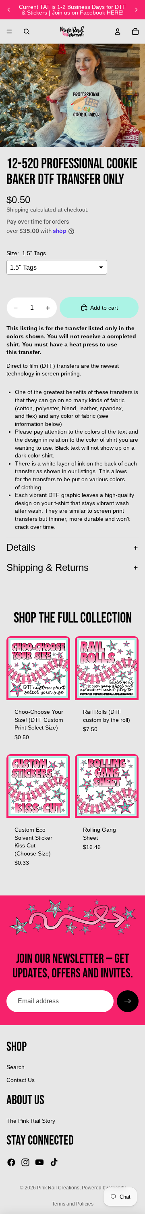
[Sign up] (128, 1001)
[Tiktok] (54, 1162)
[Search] (26, 31)
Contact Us (20, 1080)
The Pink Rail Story (30, 1121)
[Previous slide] (9, 10)
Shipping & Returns (47, 567)
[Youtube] (39, 1162)
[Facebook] (11, 1162)
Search (15, 1067)
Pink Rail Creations (58, 1188)
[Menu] (9, 31)
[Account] (117, 31)
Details (20, 547)
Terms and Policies (72, 1204)
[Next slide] (136, 10)
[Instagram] (25, 1162)
